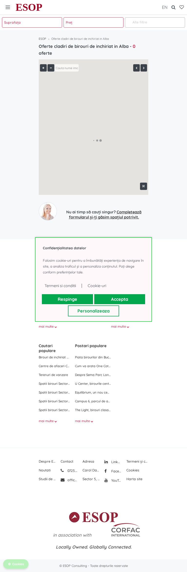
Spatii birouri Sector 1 (54, 383)
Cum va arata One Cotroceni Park (93, 366)
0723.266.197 (72, 470)
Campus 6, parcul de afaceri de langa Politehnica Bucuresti (93, 401)
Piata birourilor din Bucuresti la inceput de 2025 (93, 357)
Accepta (119, 299)
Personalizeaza (93, 311)
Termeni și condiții (137, 461)
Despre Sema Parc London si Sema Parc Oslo (93, 375)
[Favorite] (182, 7)
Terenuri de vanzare (53, 375)
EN (165, 7)
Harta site (134, 479)
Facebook (116, 471)
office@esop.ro (72, 480)
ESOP (29, 7)
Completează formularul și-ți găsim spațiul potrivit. (105, 214)
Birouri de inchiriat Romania (54, 357)
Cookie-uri (97, 285)
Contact (67, 461)
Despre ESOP (47, 461)
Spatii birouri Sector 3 (54, 401)
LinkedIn (116, 462)
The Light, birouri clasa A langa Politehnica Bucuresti (93, 410)
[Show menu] (7, 7)
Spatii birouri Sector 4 (54, 410)
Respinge (67, 299)
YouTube (116, 480)
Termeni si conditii (60, 285)
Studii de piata (47, 479)
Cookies (132, 470)
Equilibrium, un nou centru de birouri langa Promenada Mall (93, 392)
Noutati (45, 470)
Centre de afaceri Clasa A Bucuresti (54, 366)
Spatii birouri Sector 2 (54, 392)
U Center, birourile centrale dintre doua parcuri (93, 383)
